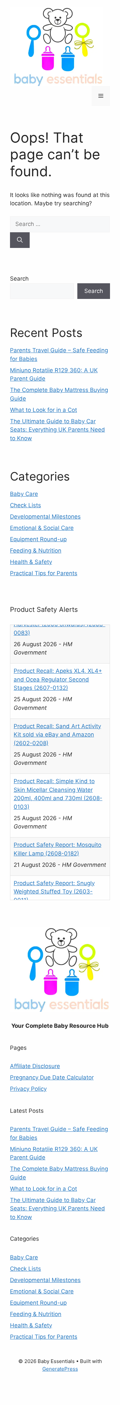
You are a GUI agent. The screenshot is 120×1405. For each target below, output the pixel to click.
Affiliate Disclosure (35, 1063)
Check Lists (25, 505)
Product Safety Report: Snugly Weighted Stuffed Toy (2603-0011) (54, 852)
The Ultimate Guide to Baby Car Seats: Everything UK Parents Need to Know (57, 430)
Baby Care (24, 494)
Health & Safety (31, 562)
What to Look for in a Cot (43, 410)
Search (19, 278)
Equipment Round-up (38, 539)
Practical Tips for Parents (43, 573)
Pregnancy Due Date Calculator (52, 1074)
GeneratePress (60, 1366)
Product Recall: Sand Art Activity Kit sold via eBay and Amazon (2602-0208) (57, 695)
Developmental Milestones (45, 516)
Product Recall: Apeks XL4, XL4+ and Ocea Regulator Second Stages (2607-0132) (58, 641)
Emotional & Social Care (42, 528)
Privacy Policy (28, 1086)
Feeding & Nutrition (35, 550)
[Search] (20, 240)
